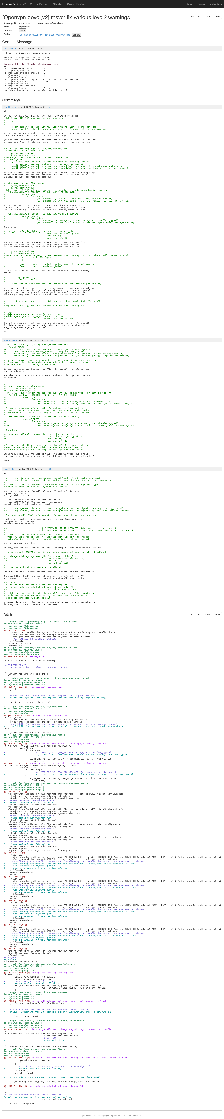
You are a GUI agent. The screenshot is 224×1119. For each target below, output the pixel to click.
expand (76, 34)
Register (201, 3)
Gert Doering (9, 106)
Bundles (58, 3)
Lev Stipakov (9, 48)
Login (189, 3)
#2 (52, 340)
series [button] (217, 16)
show (22, 30)
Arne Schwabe (10, 340)
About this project (77, 3)
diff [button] (199, 16)
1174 (192, 16)
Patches (43, 3)
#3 (50, 468)
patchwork (86, 1115)
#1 (50, 106)
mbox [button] (207, 16)
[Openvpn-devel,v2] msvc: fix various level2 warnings (45, 34)
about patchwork (134, 1115)
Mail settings (216, 3)
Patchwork (8, 4)
